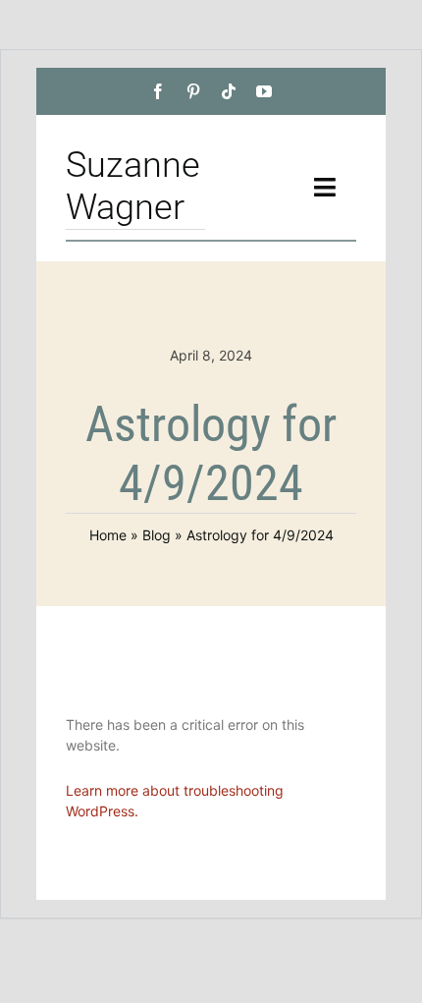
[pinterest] (193, 91)
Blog (156, 535)
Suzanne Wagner (133, 186)
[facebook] (158, 91)
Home (108, 535)
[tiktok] (229, 91)
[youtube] (264, 91)
